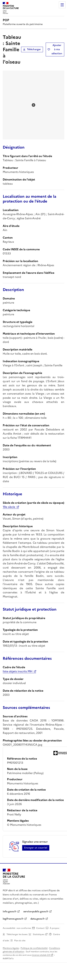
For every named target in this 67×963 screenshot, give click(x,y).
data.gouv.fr (37, 919)
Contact (40, 928)
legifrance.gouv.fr (13, 919)
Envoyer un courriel (35, 848)
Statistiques (38, 934)
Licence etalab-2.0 (41, 955)
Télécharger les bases (17, 934)
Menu (62, 4)
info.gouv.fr (9, 911)
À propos (54, 928)
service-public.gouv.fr (35, 911)
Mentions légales (11, 948)
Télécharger (34, 49)
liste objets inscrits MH (17, 671)
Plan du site (19, 940)
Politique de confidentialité (34, 948)
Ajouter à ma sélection (57, 49)
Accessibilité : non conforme (17, 928)
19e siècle (9, 507)
